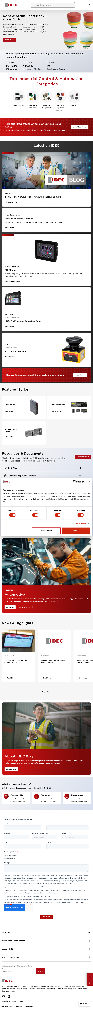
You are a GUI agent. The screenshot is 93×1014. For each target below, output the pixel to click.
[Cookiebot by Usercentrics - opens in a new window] (75, 481)
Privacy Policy (7, 1006)
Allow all (75, 530)
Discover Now (11, 769)
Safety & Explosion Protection (60, 107)
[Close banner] (89, 482)
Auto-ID (74, 105)
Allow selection (46, 530)
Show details (81, 523)
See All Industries (24, 607)
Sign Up (41, 971)
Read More (10, 607)
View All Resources (82, 457)
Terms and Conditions (24, 1006)
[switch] (35, 515)
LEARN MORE (9, 38)
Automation (19, 105)
